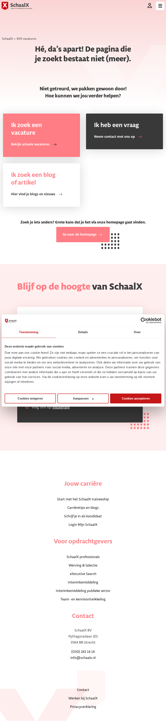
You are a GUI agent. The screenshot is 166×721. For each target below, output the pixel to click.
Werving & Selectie (83, 565)
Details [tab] (83, 332)
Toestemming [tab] (28, 332)
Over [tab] (137, 332)
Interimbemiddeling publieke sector (83, 591)
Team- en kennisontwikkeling (83, 599)
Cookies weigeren (30, 398)
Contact (83, 690)
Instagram (61, 407)
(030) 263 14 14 (83, 651)
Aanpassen (81, 398)
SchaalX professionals (83, 557)
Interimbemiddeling (83, 582)
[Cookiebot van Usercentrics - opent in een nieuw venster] (143, 320)
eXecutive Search (83, 574)
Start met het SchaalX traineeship (83, 499)
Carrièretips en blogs (83, 507)
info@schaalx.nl (83, 657)
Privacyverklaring (83, 706)
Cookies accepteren (136, 398)
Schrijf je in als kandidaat (83, 516)
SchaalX (7, 38)
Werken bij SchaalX (83, 698)
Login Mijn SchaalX (83, 524)
